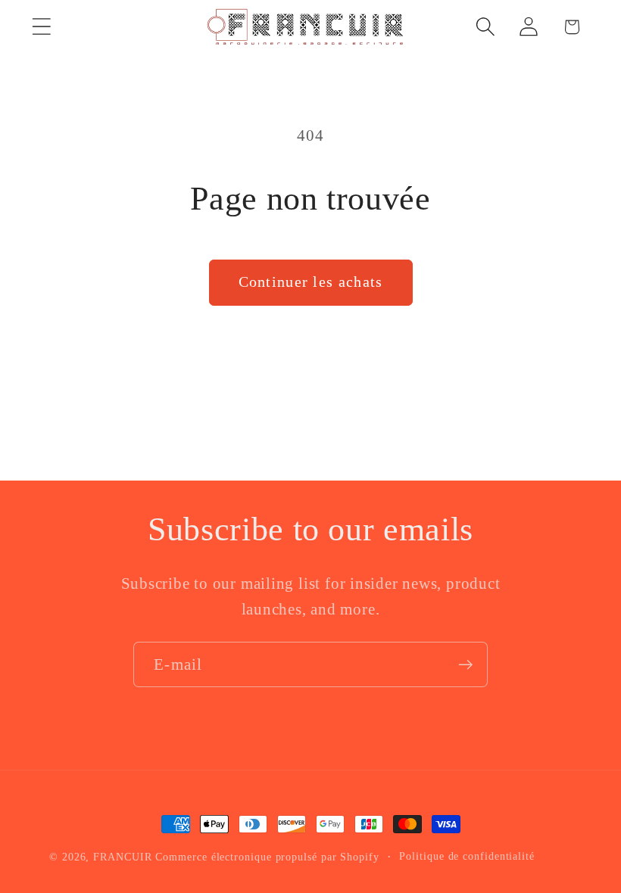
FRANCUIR (122, 857)
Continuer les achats (311, 282)
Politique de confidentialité (466, 856)
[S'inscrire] (465, 665)
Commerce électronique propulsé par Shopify (267, 857)
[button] (41, 26)
